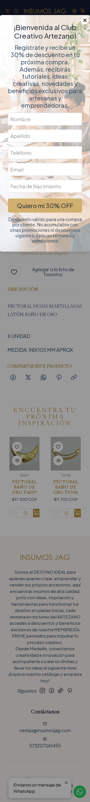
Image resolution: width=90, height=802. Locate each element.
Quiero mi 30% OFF (45, 205)
